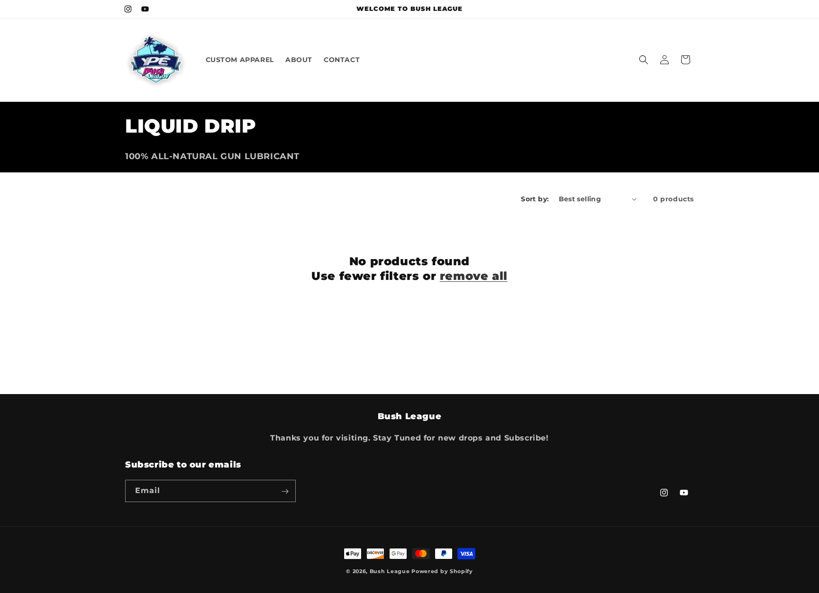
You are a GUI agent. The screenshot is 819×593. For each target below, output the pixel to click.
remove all (474, 276)
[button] (643, 59)
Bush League (390, 571)
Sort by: (535, 199)
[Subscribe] (284, 491)
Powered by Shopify (442, 571)
